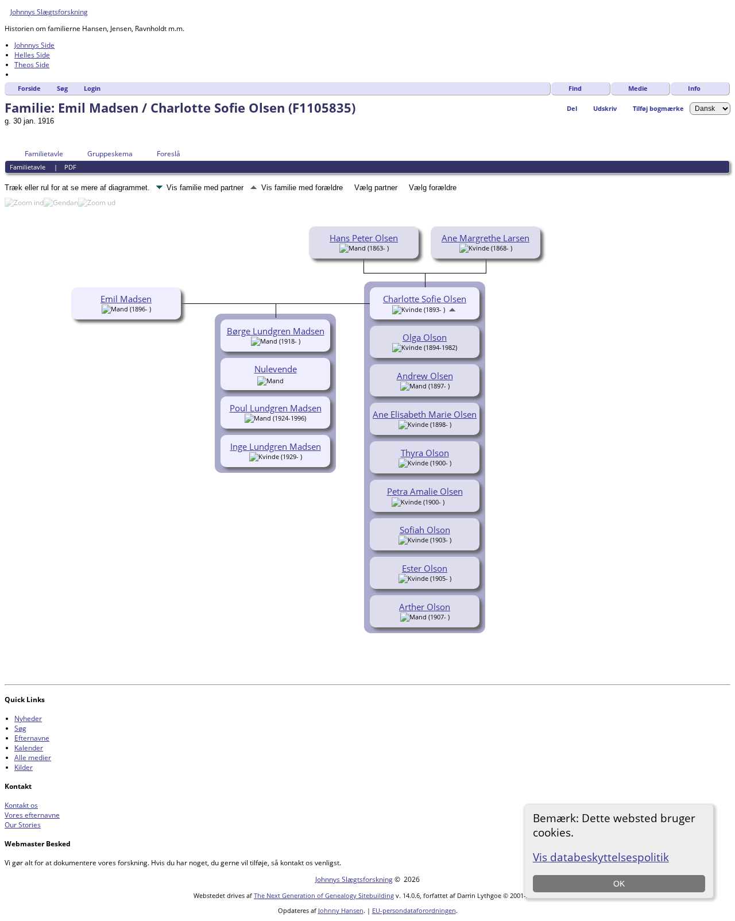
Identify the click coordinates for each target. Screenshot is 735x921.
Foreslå (168, 154)
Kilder (23, 767)
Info (694, 88)
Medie (638, 88)
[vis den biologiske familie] (452, 308)
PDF (70, 167)
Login (92, 88)
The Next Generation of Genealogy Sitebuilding (324, 895)
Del (572, 108)
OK (619, 883)
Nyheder (28, 718)
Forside (29, 88)
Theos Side (31, 65)
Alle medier (32, 757)
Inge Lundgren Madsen (275, 446)
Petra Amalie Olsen (425, 491)
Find (575, 88)
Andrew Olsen (425, 375)
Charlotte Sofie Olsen (424, 299)
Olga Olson (425, 337)
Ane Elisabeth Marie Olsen (425, 414)
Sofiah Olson (425, 529)
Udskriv (605, 108)
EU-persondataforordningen (414, 910)
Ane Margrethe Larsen (485, 238)
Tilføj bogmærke (658, 108)
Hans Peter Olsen (364, 238)
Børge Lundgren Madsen (275, 331)
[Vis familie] (452, 501)
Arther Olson (424, 606)
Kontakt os (21, 805)
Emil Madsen (126, 299)
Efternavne (31, 738)
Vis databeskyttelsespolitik (601, 857)
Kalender (28, 748)
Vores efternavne (32, 815)
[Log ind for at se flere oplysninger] (289, 380)
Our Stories (23, 825)
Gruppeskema (110, 154)
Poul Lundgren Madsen (276, 408)
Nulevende (275, 369)
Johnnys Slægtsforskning (49, 12)
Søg (62, 88)
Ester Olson (424, 568)
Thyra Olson (425, 452)
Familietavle (44, 154)
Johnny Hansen (340, 910)
